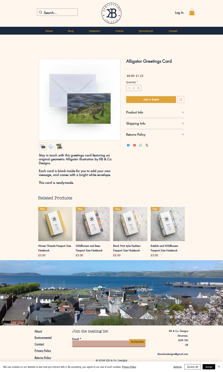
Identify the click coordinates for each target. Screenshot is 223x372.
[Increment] (139, 88)
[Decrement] (129, 88)
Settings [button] (177, 366)
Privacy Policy (43, 350)
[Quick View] (55, 224)
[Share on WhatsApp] (141, 145)
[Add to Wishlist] (180, 99)
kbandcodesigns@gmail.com (173, 354)
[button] (192, 11)
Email (75, 339)
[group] (111, 232)
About (38, 331)
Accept (208, 366)
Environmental (43, 337)
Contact (39, 344)
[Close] (219, 366)
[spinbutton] (134, 88)
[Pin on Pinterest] (134, 145)
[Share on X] (147, 145)
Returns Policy (43, 357)
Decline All (192, 366)
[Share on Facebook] (128, 145)
